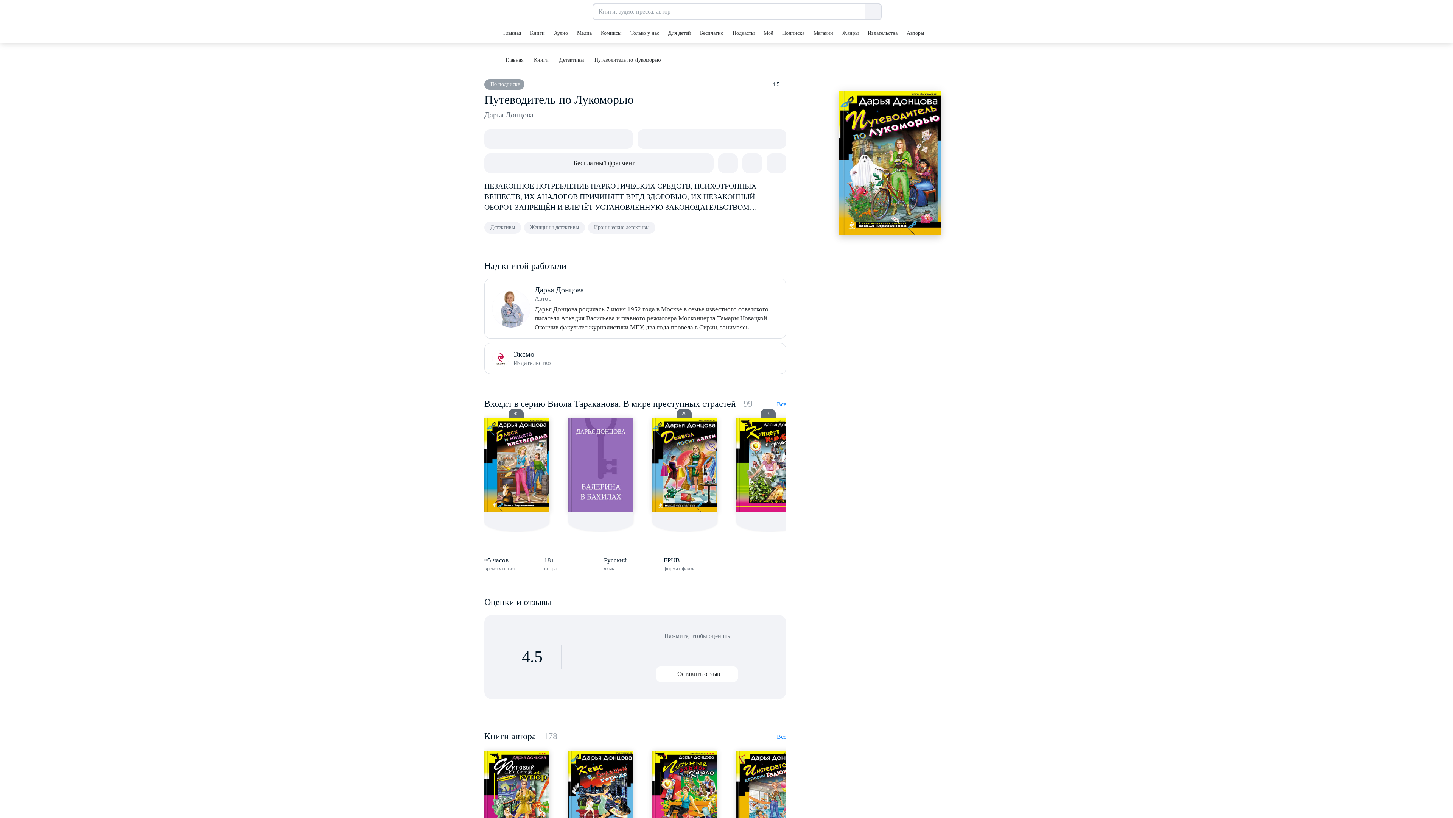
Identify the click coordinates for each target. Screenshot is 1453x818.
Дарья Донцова (509, 115)
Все (781, 404)
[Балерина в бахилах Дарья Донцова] (600, 465)
